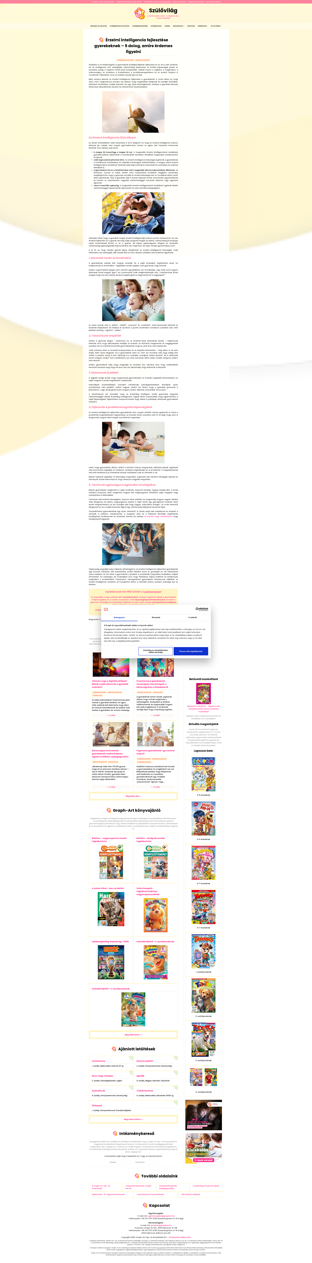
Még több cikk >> (133, 796)
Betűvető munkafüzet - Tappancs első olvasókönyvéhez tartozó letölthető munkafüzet (203, 709)
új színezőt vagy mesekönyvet (158, 516)
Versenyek (202, 26)
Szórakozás (156, 26)
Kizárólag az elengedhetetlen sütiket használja (155, 651)
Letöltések (215, 26)
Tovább (111, 715)
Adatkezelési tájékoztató (180, 1237)
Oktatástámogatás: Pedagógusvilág (157, 2)
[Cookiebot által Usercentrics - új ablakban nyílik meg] (197, 609)
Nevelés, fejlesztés (98, 26)
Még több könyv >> (133, 1035)
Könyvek (191, 26)
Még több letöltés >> (133, 1119)
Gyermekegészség (140, 26)
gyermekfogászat (144, 762)
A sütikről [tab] (192, 617)
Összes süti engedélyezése (190, 651)
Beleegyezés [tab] (119, 617)
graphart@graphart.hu (161, 1225)
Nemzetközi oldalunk (213, 2)
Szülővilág (163, 13)
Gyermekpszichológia (119, 26)
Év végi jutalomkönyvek (196, 2)
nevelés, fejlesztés (143, 60)
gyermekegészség (99, 692)
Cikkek (167, 26)
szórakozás (97, 695)
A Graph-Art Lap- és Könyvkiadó (102, 2)
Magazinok (178, 26)
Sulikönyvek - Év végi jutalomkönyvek (108, 1194)
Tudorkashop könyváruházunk (150, 1194)
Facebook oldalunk (179, 2)
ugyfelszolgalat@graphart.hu (161, 1216)
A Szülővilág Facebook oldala (206, 1186)
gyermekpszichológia (125, 60)
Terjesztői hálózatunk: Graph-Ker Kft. (129, 2)
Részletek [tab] (156, 617)
